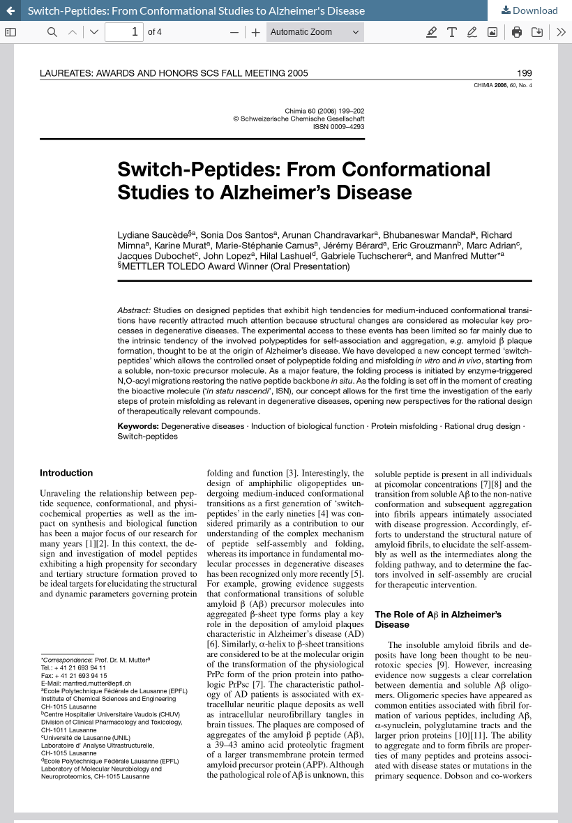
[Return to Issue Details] (10, 10)
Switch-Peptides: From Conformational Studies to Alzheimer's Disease (196, 10)
